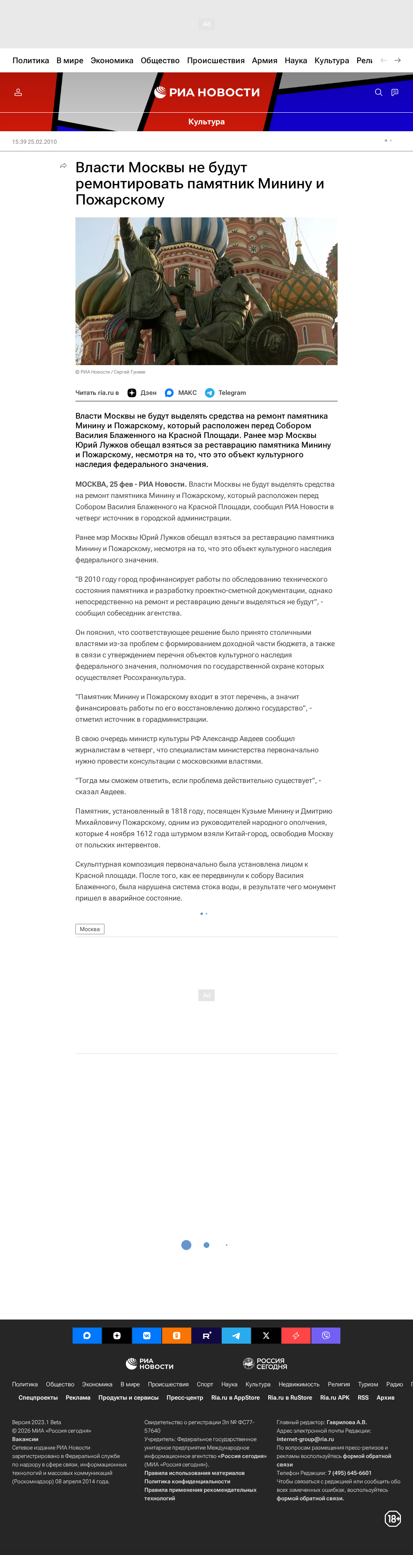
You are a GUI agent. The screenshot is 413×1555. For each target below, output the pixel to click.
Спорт (205, 1384)
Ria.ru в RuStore (290, 1397)
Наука (229, 1384)
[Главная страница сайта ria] (207, 92)
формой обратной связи (309, 1498)
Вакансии (25, 1439)
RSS (363, 1397)
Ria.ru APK (335, 1397)
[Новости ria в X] (266, 1336)
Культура (258, 1384)
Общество (60, 1384)
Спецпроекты (38, 1397)
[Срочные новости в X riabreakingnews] (296, 1336)
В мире (130, 1384)
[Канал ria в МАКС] (87, 1336)
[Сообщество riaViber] (325, 1336)
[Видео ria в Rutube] (206, 1336)
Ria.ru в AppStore (235, 1397)
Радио (394, 1384)
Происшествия (168, 1384)
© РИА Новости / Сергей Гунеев (110, 372)
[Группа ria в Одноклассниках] (176, 1336)
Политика (25, 1384)
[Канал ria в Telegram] (236, 1336)
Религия (339, 1384)
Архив (385, 1397)
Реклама (78, 1397)
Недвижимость (299, 1384)
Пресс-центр (185, 1397)
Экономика (97, 1384)
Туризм (368, 1384)
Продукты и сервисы (128, 1397)
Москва (90, 929)
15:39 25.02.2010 (34, 141)
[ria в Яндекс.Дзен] (116, 1336)
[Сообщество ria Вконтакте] (146, 1336)
